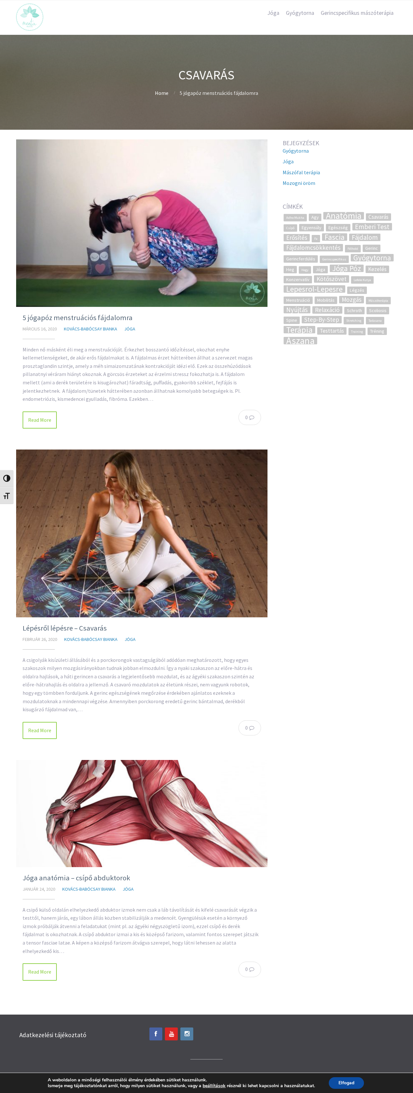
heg (290, 269)
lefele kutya (362, 280)
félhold (353, 249)
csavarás (378, 216)
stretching (353, 321)
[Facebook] (155, 1033)
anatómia (343, 215)
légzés (357, 290)
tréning (377, 331)
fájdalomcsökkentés (313, 247)
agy (315, 217)
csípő (290, 228)
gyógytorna (372, 257)
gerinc (371, 248)
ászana (300, 340)
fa (315, 239)
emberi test (372, 226)
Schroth (354, 310)
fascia (335, 237)
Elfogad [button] (346, 1083)
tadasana (375, 321)
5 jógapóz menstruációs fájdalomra (78, 317)
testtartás (332, 330)
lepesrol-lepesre (314, 289)
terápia (299, 329)
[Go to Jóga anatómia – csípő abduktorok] (141, 813)
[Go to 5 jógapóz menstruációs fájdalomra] (141, 223)
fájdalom (365, 237)
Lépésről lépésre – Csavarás (65, 628)
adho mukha (295, 218)
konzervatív (297, 279)
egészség (338, 227)
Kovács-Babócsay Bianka (90, 329)
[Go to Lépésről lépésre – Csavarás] (141, 533)
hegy (304, 270)
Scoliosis (378, 310)
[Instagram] (186, 1033)
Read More (39, 420)
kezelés (377, 269)
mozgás (351, 299)
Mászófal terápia (301, 172)
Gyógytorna (300, 12)
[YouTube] (171, 1033)
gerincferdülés (300, 259)
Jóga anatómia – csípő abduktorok (76, 877)
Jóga (273, 12)
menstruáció (298, 300)
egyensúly (311, 227)
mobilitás (326, 300)
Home (161, 93)
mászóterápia (378, 301)
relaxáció (327, 310)
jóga (320, 269)
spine (291, 320)
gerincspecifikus (334, 259)
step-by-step (321, 319)
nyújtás (297, 309)
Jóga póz (346, 268)
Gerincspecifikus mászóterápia (357, 12)
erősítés (296, 237)
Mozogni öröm (299, 183)
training (357, 331)
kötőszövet (332, 279)
